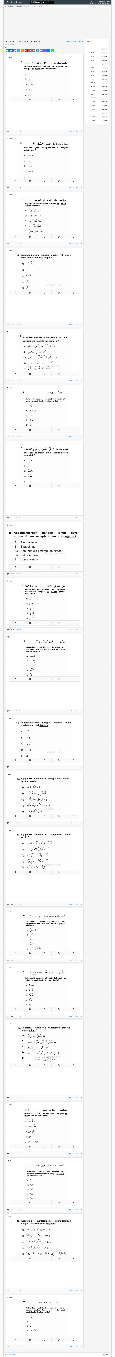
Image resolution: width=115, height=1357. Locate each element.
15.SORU (98, 101)
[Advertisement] (57, 22)
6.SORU (98, 67)
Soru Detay (79, 131)
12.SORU (98, 90)
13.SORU (98, 94)
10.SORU (98, 83)
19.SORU (98, 116)
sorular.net (12, 1354)
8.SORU (98, 75)
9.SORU (98, 79)
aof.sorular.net (11, 6)
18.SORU (98, 113)
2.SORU (98, 52)
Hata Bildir (71, 131)
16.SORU (98, 105)
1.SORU (98, 49)
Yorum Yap (18, 131)
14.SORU (98, 98)
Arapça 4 (19, 6)
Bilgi (107, 1354)
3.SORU (98, 56)
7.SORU (98, 71)
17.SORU (98, 109)
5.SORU (98, 64)
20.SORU (98, 120)
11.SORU (98, 86)
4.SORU (98, 60)
